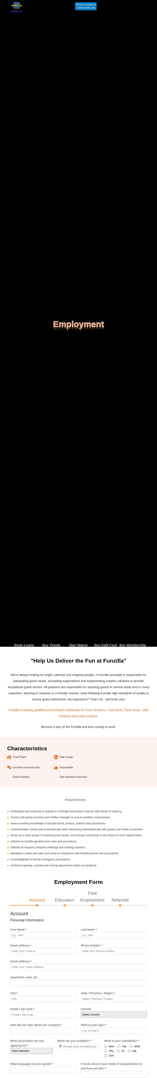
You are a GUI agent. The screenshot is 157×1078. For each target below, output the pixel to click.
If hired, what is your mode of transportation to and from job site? (111, 1066)
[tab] (37, 902)
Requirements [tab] (75, 800)
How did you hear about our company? (35, 1024)
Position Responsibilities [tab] (31, 800)
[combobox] (114, 1015)
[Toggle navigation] (141, 6)
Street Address (21, 961)
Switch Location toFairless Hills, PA (86, 6)
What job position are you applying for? (27, 1043)
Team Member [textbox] (20, 1050)
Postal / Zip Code (22, 1009)
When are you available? (74, 1040)
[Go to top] (151, 1071)
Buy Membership (132, 645)
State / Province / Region (98, 993)
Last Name (89, 929)
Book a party (24, 645)
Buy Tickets (51, 645)
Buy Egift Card (105, 645)
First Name (18, 929)
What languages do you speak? (31, 1063)
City (13, 993)
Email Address (20, 945)
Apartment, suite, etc (24, 977)
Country (86, 1009)
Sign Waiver (78, 645)
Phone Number (91, 945)
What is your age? (93, 1024)
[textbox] (111, 1014)
